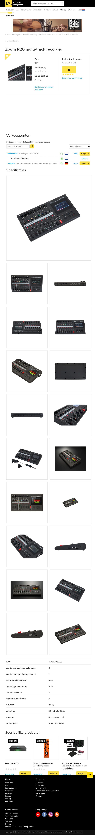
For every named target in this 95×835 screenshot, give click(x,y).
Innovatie (37, 10)
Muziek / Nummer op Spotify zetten (19, 826)
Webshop (72, 10)
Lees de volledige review (72, 78)
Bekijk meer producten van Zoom (44, 88)
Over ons (10, 16)
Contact (85, 158)
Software (8, 821)
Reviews (46, 10)
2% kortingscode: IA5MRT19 (28, 154)
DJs (6, 785)
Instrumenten (26, 10)
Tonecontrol (12, 153)
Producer (10, 10)
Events (55, 10)
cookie (59, 832)
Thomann (11, 163)
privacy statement (71, 832)
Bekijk (83, 153)
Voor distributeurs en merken (47, 791)
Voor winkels (41, 788)
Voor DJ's (9, 819)
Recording (9, 824)
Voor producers (11, 813)
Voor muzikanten (12, 816)
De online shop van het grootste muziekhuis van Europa (37, 163)
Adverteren (40, 785)
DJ (17, 10)
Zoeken (62, 3)
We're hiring (40, 793)
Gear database (13, 41)
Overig (63, 10)
